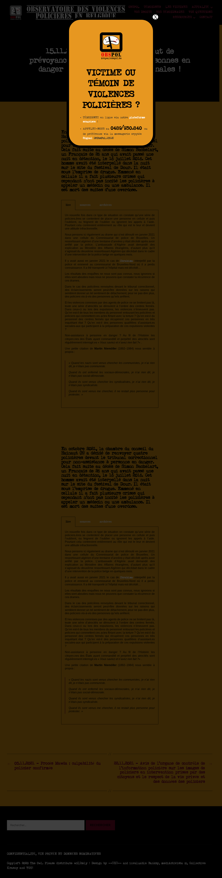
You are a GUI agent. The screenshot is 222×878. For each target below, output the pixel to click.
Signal (87, 138)
